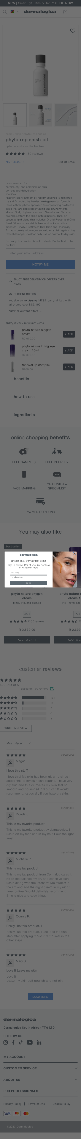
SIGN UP (28, 583)
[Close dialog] (74, 553)
